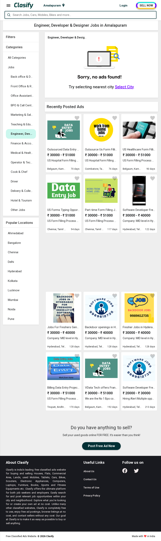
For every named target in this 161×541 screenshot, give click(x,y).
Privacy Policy (91, 495)
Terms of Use (91, 487)
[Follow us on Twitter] (136, 472)
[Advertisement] (101, 262)
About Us (88, 471)
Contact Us (89, 479)
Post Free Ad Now (101, 446)
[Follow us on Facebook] (124, 472)
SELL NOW (146, 5)
